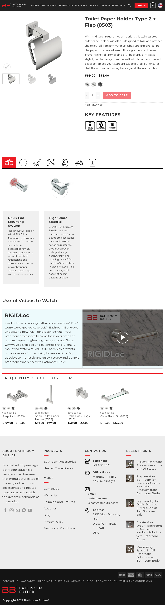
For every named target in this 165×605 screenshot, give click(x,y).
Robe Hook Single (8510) (79, 418)
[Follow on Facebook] (5, 510)
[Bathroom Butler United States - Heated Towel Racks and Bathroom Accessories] (14, 5)
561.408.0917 (101, 465)
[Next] (74, 45)
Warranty (50, 495)
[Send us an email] (18, 510)
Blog (47, 515)
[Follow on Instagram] (12, 510)
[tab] (9, 162)
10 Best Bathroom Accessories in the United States (149, 465)
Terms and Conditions (59, 528)
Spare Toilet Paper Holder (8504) (47, 418)
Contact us (51, 488)
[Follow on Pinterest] (24, 510)
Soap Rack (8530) (13, 416)
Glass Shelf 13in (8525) (114, 416)
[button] (129, 5)
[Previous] (8, 45)
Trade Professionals (112, 5)
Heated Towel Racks (42, 5)
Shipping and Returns (59, 501)
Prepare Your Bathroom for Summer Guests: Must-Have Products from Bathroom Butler (148, 485)
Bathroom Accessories (72, 5)
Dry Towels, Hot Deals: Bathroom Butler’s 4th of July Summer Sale (148, 507)
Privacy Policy (53, 521)
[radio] (87, 84)
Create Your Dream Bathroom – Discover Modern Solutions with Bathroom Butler (149, 531)
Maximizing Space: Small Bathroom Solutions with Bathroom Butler (148, 553)
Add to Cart (117, 95)
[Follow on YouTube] (30, 510)
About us (50, 508)
